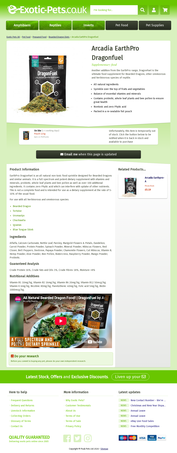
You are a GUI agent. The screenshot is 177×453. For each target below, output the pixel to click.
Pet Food (121, 25)
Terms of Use (72, 415)
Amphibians (22, 25)
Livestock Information (22, 410)
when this (90, 154)
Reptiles (55, 25)
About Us (70, 410)
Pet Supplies (155, 25)
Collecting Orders (20, 415)
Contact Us (16, 426)
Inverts (88, 25)
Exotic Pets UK (13, 37)
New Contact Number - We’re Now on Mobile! (144, 400)
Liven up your (128, 376)
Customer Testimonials (78, 405)
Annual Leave (133, 410)
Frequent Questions (21, 400)
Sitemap (104, 449)
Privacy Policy (73, 426)
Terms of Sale (73, 421)
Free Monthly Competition (140, 426)
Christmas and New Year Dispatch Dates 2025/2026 (144, 405)
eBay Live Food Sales (137, 421)
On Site (37, 130)
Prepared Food (39, 37)
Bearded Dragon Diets (59, 37)
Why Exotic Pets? (75, 400)
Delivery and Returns (22, 405)
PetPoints (45, 137)
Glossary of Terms (20, 421)
